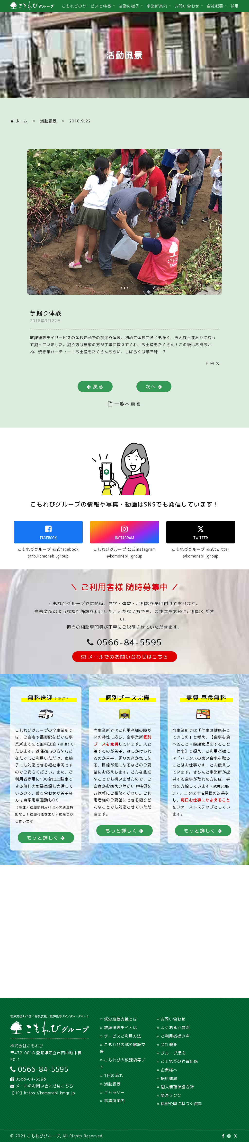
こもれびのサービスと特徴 (86, 6)
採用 (235, 6)
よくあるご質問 (175, 1027)
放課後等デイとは (120, 1027)
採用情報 (169, 1078)
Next (234, 159)
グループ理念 (173, 1053)
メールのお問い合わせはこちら (43, 1086)
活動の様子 (129, 6)
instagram (124, 538)
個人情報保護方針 (177, 1087)
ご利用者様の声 (175, 1036)
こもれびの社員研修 (179, 1061)
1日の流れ (113, 1075)
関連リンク (171, 1095)
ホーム (21, 121)
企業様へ (169, 1070)
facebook (48, 538)
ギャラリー (114, 1092)
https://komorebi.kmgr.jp (49, 1093)
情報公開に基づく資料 (181, 1103)
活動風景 (48, 121)
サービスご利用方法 (122, 1036)
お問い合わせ (187, 6)
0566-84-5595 (128, 642)
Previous (25, 159)
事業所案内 (157, 6)
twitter (200, 538)
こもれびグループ (43, 1136)
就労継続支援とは (120, 1019)
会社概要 (215, 6)
